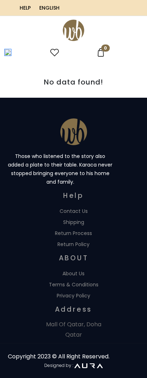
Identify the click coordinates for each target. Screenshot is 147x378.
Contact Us (74, 211)
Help (25, 7)
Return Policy (73, 244)
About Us (73, 273)
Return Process (73, 233)
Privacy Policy (73, 295)
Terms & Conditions (73, 284)
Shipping (73, 222)
